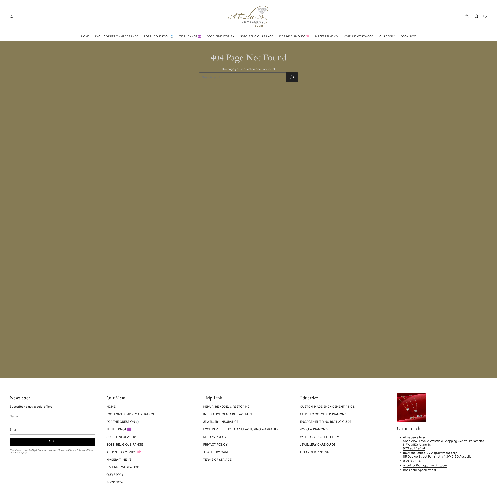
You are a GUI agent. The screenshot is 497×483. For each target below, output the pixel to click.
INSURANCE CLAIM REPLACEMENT (228, 414)
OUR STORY (114, 475)
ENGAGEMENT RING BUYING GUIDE (325, 422)
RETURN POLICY (215, 437)
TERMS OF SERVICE (217, 459)
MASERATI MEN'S (119, 459)
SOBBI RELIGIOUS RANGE (124, 444)
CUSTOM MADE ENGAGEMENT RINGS (327, 406)
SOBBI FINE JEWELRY (121, 437)
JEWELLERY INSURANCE (220, 422)
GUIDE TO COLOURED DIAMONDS (324, 414)
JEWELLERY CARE (216, 452)
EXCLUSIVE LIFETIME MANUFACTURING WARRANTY (240, 429)
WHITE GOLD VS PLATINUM (319, 437)
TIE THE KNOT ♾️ (118, 429)
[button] (476, 16)
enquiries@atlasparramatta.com (425, 465)
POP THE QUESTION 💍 (123, 422)
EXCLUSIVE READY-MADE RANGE (130, 414)
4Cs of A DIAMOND (314, 429)
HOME (111, 406)
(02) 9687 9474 (414, 448)
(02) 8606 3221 (414, 461)
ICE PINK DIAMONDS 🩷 (123, 452)
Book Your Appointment (419, 470)
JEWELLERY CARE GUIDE (317, 444)
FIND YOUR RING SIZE (315, 452)
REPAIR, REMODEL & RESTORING (226, 406)
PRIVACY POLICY (215, 444)
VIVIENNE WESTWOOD (122, 467)
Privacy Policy (75, 450)
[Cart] (484, 16)
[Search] (292, 77)
